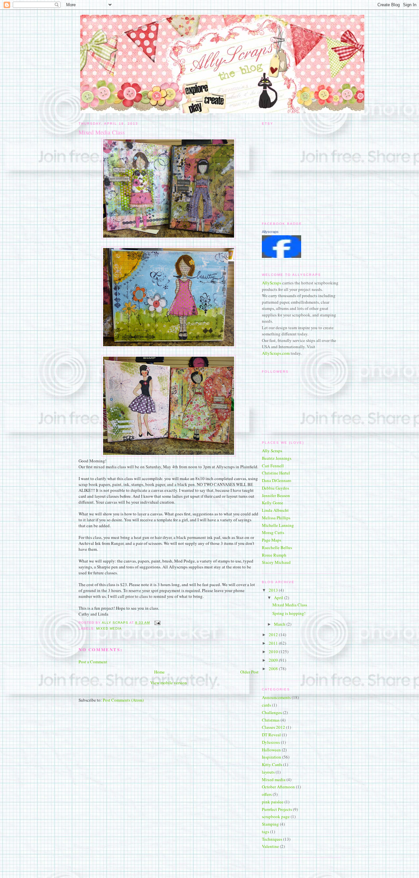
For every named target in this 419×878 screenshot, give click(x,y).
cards (266, 705)
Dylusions (271, 742)
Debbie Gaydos (275, 488)
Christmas (271, 720)
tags (265, 831)
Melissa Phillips (276, 518)
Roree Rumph (274, 555)
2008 (274, 669)
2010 (274, 651)
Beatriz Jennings (276, 458)
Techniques (272, 839)
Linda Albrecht (275, 510)
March (280, 624)
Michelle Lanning (278, 525)
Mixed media (109, 628)
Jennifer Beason (276, 495)
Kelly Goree (272, 503)
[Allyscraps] (281, 256)
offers (267, 794)
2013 (274, 590)
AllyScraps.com (276, 353)
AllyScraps (271, 283)
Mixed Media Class (289, 605)
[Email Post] (157, 622)
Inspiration (271, 757)
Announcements (276, 697)
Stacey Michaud (276, 562)
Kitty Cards (272, 764)
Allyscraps (270, 232)
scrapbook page (276, 816)
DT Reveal (271, 735)
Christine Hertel (276, 473)
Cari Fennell (273, 466)
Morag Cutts (273, 532)
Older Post (249, 672)
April (279, 597)
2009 (274, 660)
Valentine (270, 846)
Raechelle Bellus (277, 547)
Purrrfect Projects (277, 809)
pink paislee (272, 802)
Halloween (271, 750)
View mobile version (168, 683)
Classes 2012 (273, 727)
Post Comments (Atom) (123, 700)
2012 (274, 634)
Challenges (272, 712)
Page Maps (271, 540)
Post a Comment (93, 662)
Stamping (270, 824)
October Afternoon (278, 787)
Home (159, 672)
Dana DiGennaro (276, 480)
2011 (274, 643)
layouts (268, 772)
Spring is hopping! (288, 613)
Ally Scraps (272, 451)
